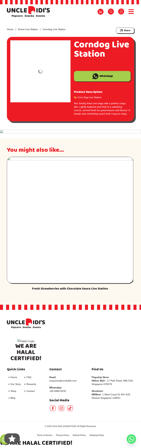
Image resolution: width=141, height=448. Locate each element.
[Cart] (100, 11)
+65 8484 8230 (57, 391)
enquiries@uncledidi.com (63, 380)
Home (10, 29)
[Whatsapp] (131, 439)
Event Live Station (28, 29)
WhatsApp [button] (106, 76)
